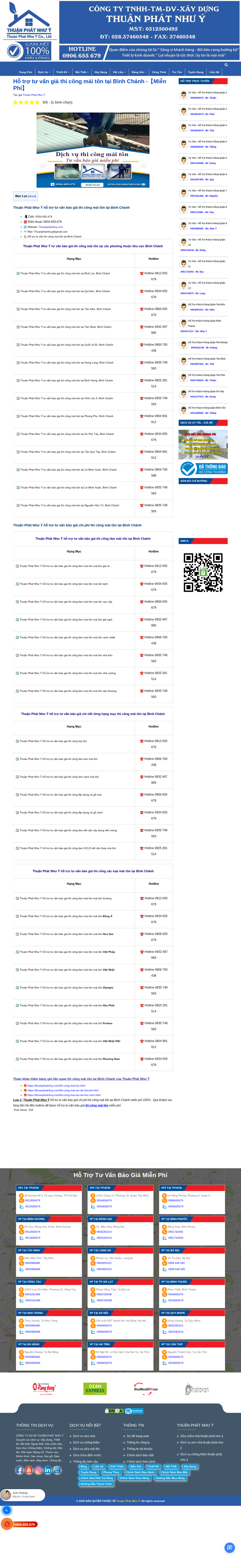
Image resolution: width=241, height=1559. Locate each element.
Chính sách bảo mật (140, 1455)
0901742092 (187, 272)
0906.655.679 (24, 1525)
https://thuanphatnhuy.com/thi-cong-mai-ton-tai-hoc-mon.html (64, 1095)
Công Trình (159, 72)
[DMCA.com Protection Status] (114, 1410)
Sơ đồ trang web (138, 1436)
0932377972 (197, 396)
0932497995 (197, 179)
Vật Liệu (118, 72)
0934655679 (197, 114)
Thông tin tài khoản (139, 1448)
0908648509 (197, 147)
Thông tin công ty (138, 1442)
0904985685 (197, 228)
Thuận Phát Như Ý (34, 94)
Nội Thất (81, 72)
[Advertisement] (93, 1137)
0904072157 (187, 331)
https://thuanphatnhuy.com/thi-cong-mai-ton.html (56, 1085)
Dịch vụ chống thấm (86, 1442)
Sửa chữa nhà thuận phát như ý (201, 1436)
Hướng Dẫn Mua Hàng (170, 1478)
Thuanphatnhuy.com (51, 226)
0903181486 (197, 196)
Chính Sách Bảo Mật (174, 1472)
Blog (84, 1466)
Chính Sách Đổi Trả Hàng (97, 1478)
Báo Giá (136, 1466)
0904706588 (197, 163)
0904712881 (197, 212)
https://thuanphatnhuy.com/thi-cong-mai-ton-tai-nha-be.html (62, 1090)
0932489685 (197, 413)
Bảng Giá (138, 72)
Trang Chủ (25, 72)
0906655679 (197, 98)
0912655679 (32, 1200)
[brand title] (44, 1389)
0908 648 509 (176, 1262)
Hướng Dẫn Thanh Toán (96, 1483)
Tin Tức (177, 72)
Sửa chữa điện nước (87, 1455)
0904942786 (197, 347)
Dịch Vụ (43, 72)
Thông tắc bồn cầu (85, 1461)
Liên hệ (98, 1466)
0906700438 (187, 250)
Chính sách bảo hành (141, 1461)
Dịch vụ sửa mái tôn (86, 1448)
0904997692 (197, 364)
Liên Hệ (214, 72)
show (32, 196)
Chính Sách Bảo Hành (140, 1472)
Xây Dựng (101, 72)
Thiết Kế (62, 72)
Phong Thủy (111, 1472)
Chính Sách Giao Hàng (134, 1478)
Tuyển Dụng (196, 72)
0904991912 (197, 309)
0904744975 (187, 293)
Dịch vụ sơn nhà (84, 1436)
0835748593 (197, 380)
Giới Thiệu (117, 1466)
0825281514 (104, 1231)
